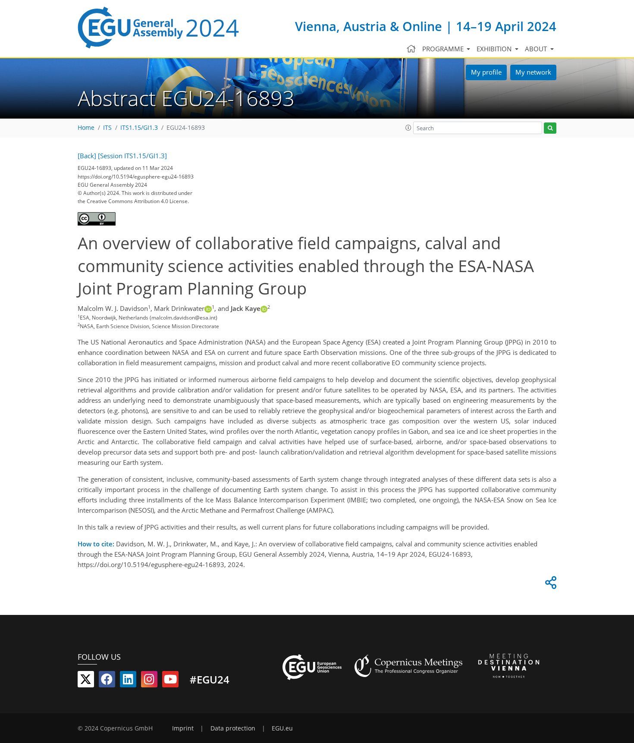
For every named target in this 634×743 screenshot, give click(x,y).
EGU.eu (282, 728)
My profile (486, 72)
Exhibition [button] (495, 48)
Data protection (232, 728)
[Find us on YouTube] (170, 681)
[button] (408, 128)
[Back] (87, 155)
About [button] (537, 48)
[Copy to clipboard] (549, 584)
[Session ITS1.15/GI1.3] (132, 155)
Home (86, 128)
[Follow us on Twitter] (86, 681)
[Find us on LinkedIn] (128, 681)
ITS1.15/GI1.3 (139, 128)
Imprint (183, 728)
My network (533, 72)
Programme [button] (443, 48)
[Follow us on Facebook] (107, 681)
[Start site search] (550, 128)
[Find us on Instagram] (149, 681)
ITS (107, 128)
